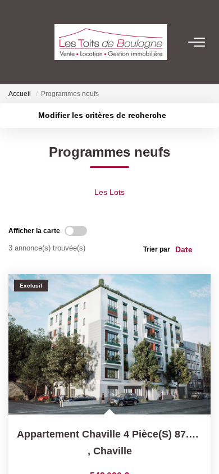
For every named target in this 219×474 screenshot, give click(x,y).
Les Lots (109, 192)
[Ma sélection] (31, 41)
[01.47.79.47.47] (201, 448)
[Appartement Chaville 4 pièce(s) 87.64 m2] (109, 344)
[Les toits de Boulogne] (113, 42)
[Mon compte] (15, 41)
